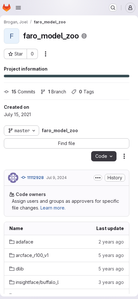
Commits (23, 91)
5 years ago (111, 255)
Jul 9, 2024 (56, 177)
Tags (86, 91)
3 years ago (111, 282)
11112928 (35, 177)
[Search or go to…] (113, 8)
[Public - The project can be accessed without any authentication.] (84, 35)
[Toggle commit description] (98, 178)
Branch (57, 91)
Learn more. (52, 207)
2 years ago (111, 241)
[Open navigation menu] (18, 8)
